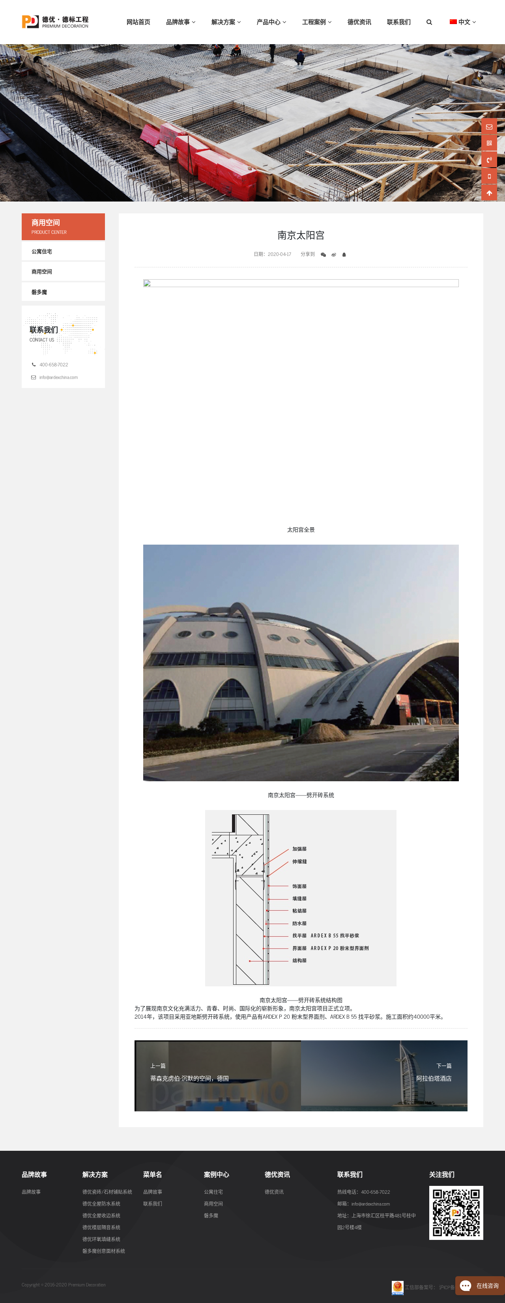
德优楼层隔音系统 (101, 1227)
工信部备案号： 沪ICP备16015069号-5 (443, 1287)
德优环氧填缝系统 (101, 1239)
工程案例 (314, 21)
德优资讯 (359, 21)
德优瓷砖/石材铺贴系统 (107, 1192)
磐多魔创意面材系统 (103, 1251)
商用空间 (46, 222)
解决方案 (223, 21)
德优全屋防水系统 (101, 1204)
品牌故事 (178, 21)
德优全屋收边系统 (101, 1215)
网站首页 (138, 21)
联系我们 (399, 21)
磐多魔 (39, 291)
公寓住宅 (42, 251)
